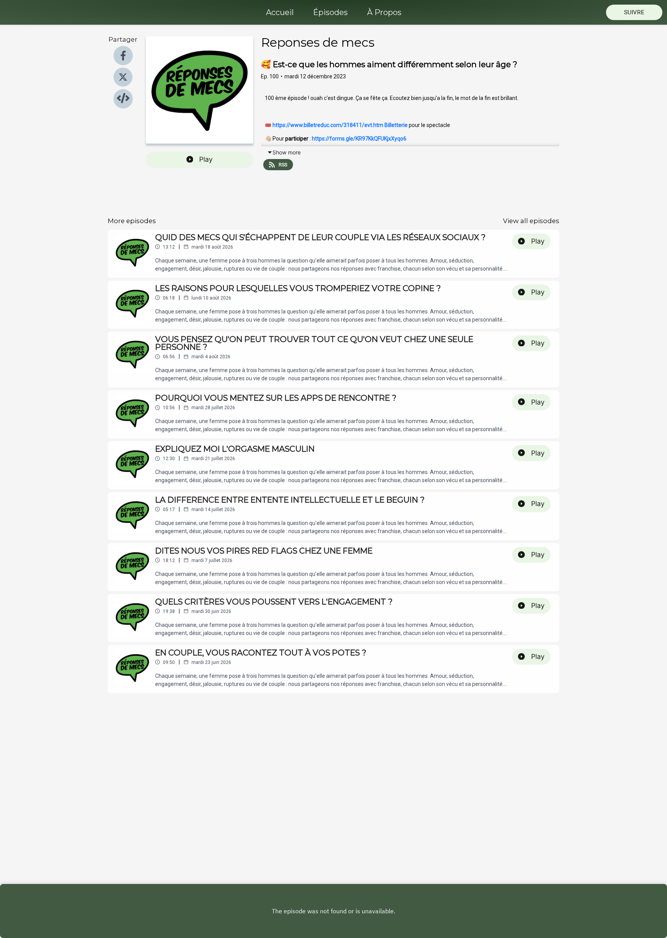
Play (206, 159)
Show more (287, 152)
